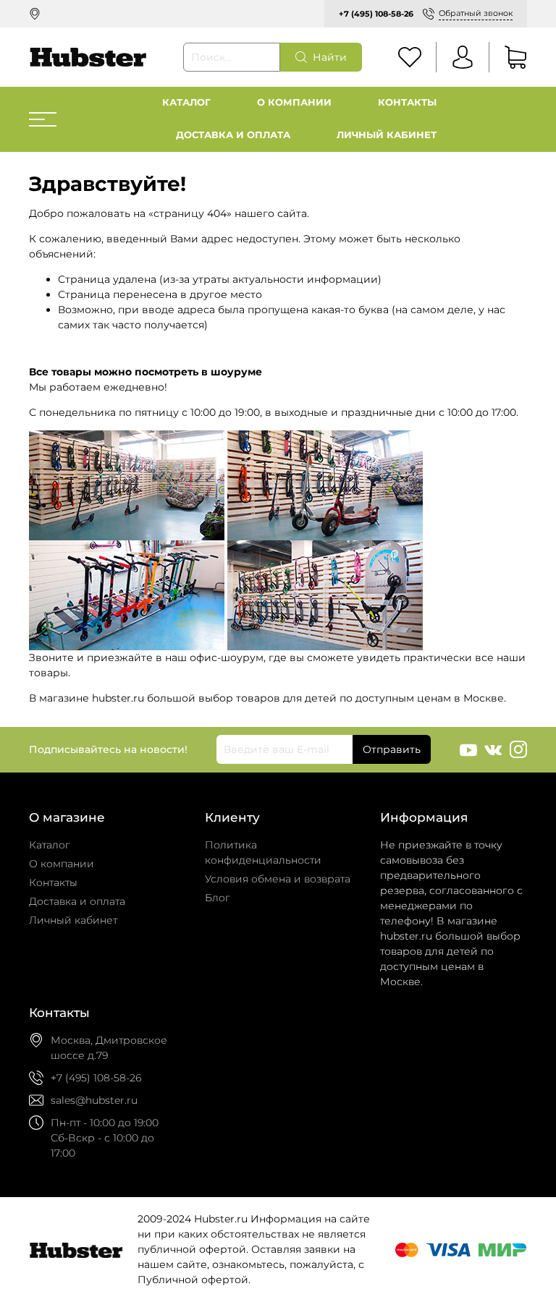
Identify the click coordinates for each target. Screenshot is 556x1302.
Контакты (407, 102)
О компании (294, 102)
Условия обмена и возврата (277, 878)
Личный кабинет (387, 134)
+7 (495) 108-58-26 (376, 14)
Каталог (186, 102)
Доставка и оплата (233, 134)
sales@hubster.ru (94, 1100)
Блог (217, 897)
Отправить (392, 749)
